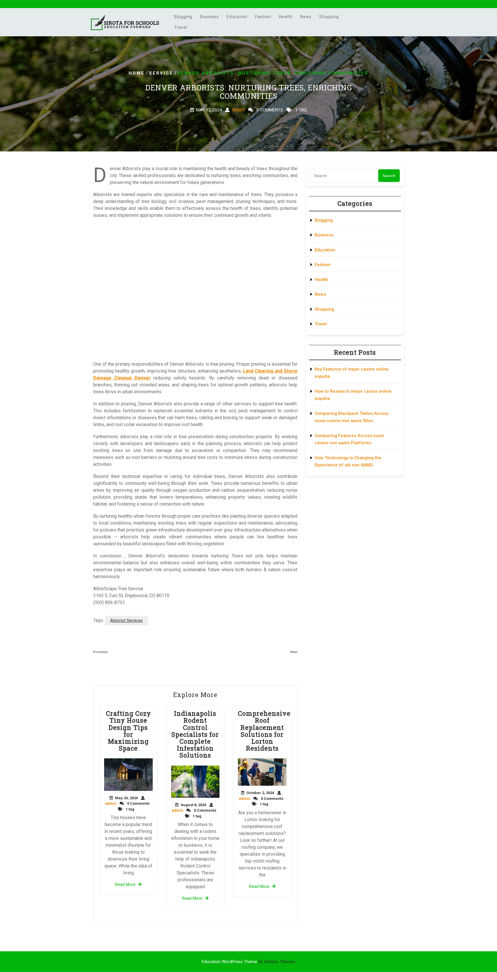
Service (161, 73)
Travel (180, 27)
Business (209, 16)
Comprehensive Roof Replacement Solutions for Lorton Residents (264, 730)
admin (238, 110)
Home (137, 73)
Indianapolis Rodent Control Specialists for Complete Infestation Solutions (195, 734)
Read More (125, 884)
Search (389, 175)
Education (237, 16)
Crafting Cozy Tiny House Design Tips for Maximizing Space (128, 730)
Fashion (263, 16)
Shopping (329, 16)
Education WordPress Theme (248, 961)
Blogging (183, 16)
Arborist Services (126, 620)
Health (286, 16)
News (305, 16)
